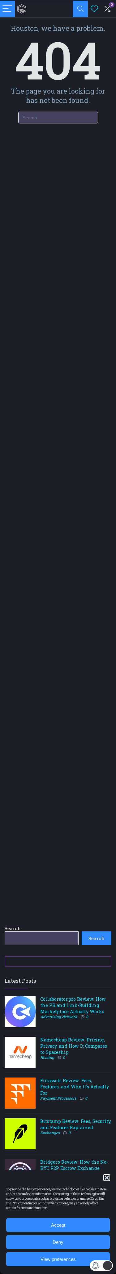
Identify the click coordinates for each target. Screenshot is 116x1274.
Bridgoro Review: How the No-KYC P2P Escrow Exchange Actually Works (74, 1168)
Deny (58, 1242)
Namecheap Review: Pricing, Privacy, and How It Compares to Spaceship (73, 1046)
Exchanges (50, 1132)
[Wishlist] (94, 9)
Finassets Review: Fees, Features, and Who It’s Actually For (74, 1087)
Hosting (47, 1057)
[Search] (80, 9)
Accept (58, 1225)
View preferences (58, 1259)
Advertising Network (58, 1016)
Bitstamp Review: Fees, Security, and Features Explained (75, 1124)
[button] (107, 1178)
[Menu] (7, 9)
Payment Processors (58, 1098)
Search (13, 928)
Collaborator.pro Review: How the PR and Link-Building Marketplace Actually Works (73, 1005)
